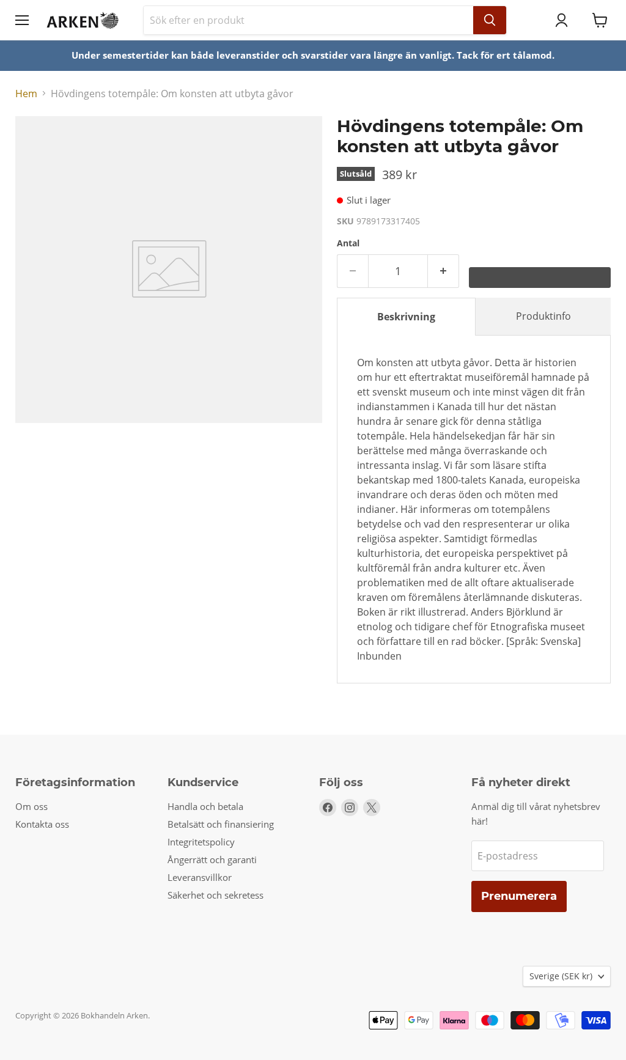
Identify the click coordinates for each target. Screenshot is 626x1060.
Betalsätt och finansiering (221, 824)
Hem (26, 93)
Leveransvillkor (200, 877)
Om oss (31, 806)
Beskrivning (406, 316)
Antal (348, 243)
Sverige (560, 976)
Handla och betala (205, 806)
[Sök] (489, 20)
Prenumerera (519, 896)
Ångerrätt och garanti (212, 859)
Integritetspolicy (201, 842)
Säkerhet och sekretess (215, 895)
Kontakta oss (42, 824)
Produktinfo (543, 316)
